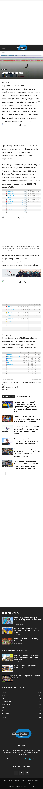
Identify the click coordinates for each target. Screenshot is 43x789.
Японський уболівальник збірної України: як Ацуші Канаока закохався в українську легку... (27, 620)
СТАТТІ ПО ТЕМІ (8, 396)
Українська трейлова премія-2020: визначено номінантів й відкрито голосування (26, 657)
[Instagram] (21, 773)
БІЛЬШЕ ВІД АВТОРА (24, 396)
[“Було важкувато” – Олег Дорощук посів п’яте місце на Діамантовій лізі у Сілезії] (7, 441)
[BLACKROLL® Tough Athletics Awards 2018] (7, 678)
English (30, 783)
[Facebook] (16, 773)
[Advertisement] (21, 22)
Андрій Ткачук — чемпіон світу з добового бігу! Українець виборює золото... (26, 630)
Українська (22, 783)
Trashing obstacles (32, 781)
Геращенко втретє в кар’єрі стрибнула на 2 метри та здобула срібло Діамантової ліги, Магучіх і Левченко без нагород (26, 407)
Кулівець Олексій (7, 76)
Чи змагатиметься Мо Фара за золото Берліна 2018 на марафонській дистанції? (11, 386)
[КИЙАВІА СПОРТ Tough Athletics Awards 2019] (7, 668)
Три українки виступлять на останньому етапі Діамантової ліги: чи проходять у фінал (27, 419)
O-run (22, 781)
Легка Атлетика (8, 781)
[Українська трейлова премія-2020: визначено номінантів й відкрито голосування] (7, 657)
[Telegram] (27, 773)
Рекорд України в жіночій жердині (32, 384)
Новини (4, 69)
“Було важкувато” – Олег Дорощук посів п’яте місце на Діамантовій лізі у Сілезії (26, 441)
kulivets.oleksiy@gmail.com (28, 759)
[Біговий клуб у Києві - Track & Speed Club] (21, 273)
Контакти (14, 783)
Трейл (17, 781)
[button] (40, 48)
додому (3, 52)
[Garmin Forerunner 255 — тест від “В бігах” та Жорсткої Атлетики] (7, 641)
